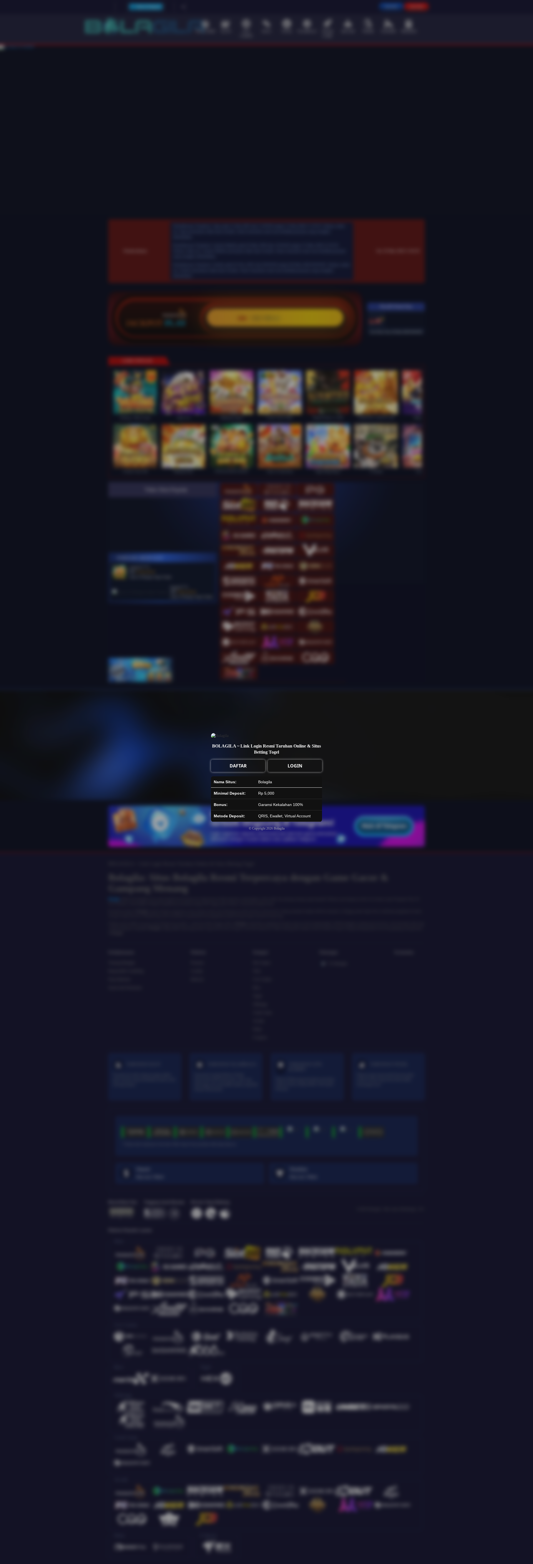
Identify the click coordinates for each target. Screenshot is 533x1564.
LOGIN (295, 766)
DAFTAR (238, 766)
